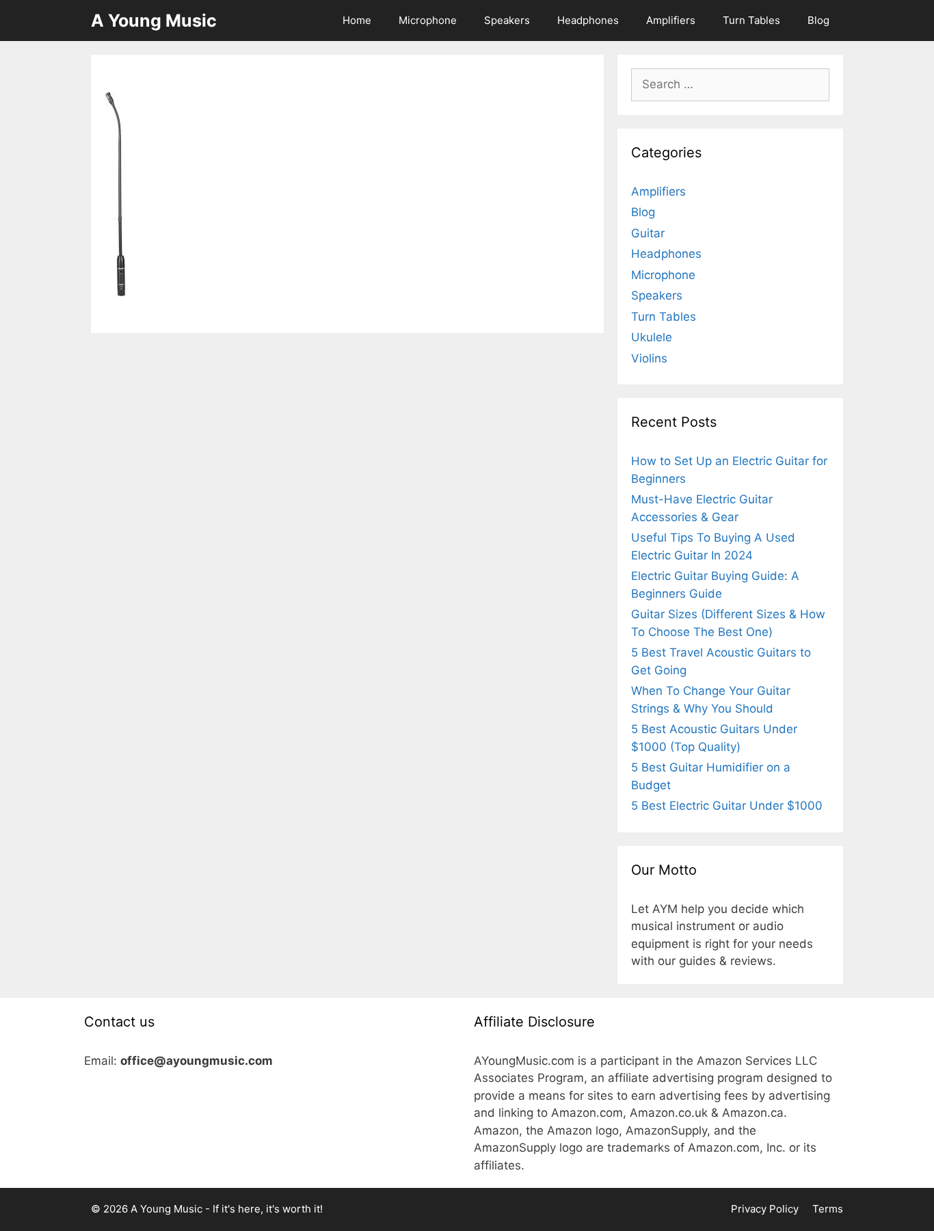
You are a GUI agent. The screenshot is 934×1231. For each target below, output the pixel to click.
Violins (649, 358)
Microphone (428, 20)
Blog (818, 20)
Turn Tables (751, 20)
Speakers (507, 20)
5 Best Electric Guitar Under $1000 (727, 805)
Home (357, 20)
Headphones (588, 20)
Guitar (648, 233)
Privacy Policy (765, 1208)
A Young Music (154, 20)
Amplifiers (670, 20)
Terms (827, 1208)
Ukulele (651, 337)
